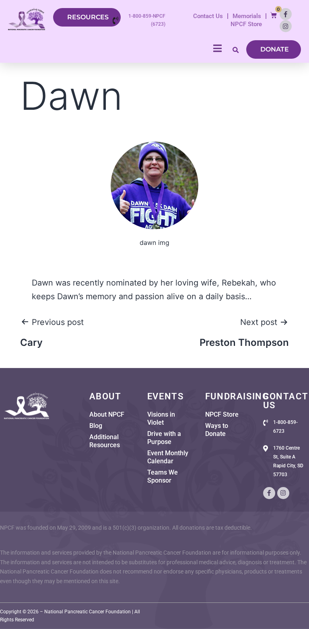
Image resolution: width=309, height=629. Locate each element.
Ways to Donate (216, 430)
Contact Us (208, 16)
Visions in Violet (161, 418)
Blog (95, 426)
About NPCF (106, 414)
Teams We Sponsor (162, 476)
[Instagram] (286, 26)
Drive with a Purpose (164, 438)
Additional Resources (104, 441)
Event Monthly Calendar (167, 457)
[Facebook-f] (286, 14)
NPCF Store (246, 24)
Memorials (247, 16)
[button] (273, 15)
